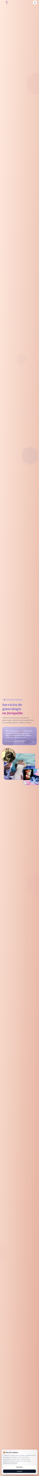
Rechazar (19, 1467)
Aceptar (19, 1471)
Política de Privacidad (10, 1463)
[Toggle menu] (35, 2)
